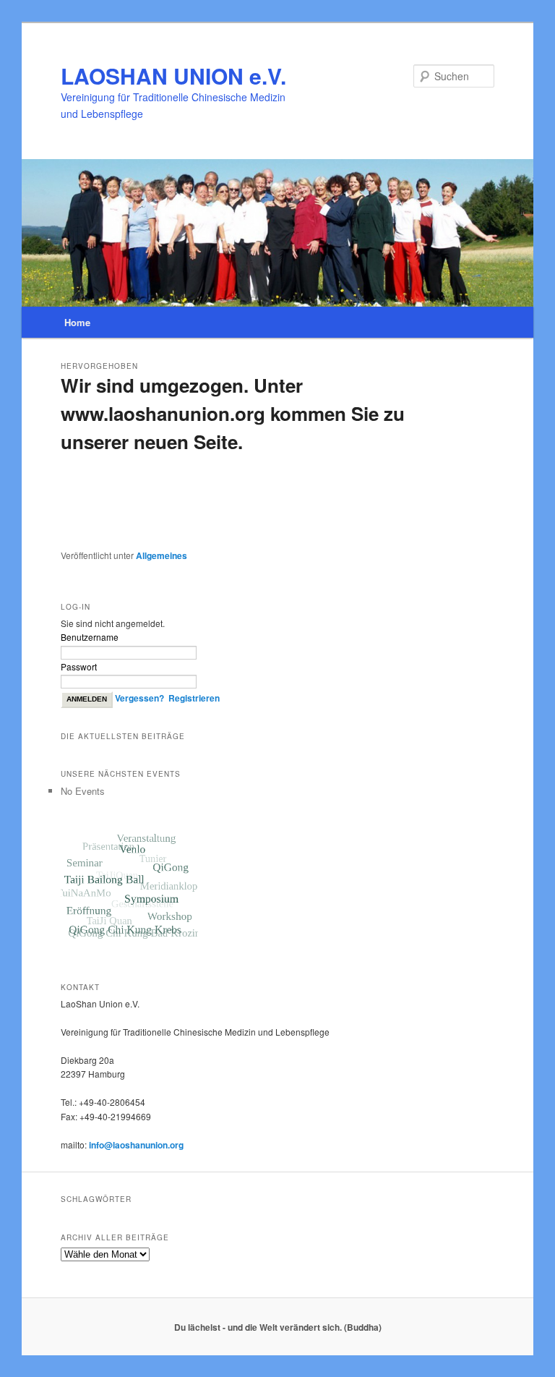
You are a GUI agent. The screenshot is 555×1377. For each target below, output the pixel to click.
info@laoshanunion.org (136, 1144)
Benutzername (90, 637)
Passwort (79, 666)
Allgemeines (161, 555)
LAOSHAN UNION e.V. (173, 75)
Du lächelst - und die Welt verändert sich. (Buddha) (278, 1327)
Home (77, 322)
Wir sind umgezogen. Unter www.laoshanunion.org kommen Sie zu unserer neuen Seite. (233, 413)
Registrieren (194, 697)
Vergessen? (139, 697)
